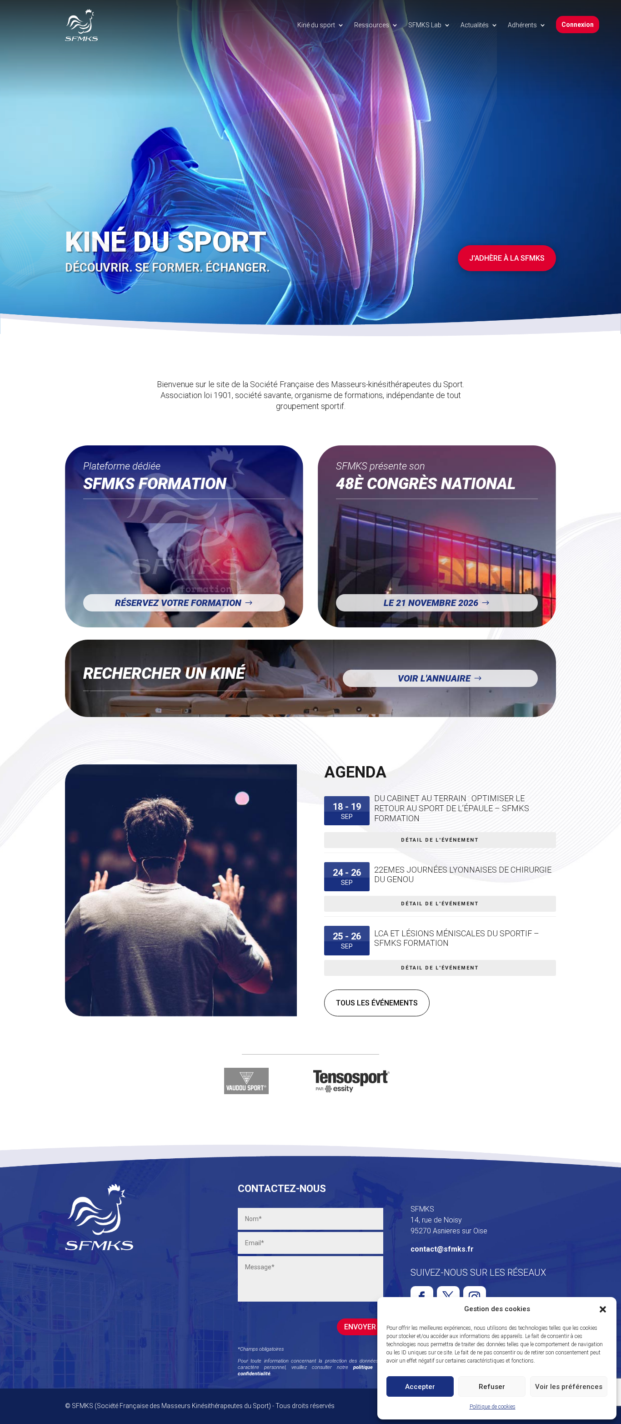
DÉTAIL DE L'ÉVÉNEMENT (440, 840)
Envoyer (360, 1327)
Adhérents (522, 25)
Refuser (492, 1387)
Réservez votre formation (178, 602)
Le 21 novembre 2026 (431, 602)
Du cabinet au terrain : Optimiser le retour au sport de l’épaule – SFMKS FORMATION (451, 808)
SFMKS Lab (424, 25)
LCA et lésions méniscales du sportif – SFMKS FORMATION (456, 938)
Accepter (420, 1387)
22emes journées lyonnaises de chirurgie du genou (462, 874)
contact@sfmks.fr (442, 1249)
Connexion (577, 24)
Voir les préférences (568, 1387)
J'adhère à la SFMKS (507, 258)
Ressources (371, 25)
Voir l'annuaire (434, 678)
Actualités (475, 25)
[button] (602, 1309)
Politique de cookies (493, 1407)
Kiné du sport (316, 25)
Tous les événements (377, 1003)
